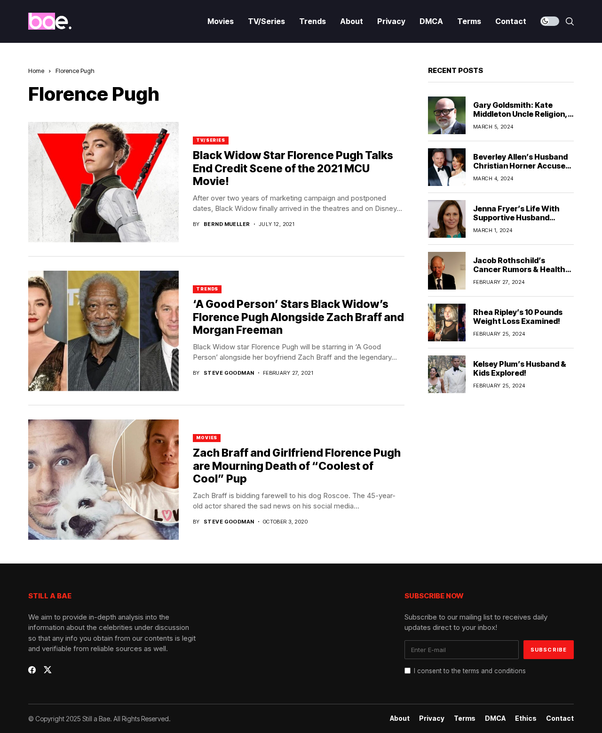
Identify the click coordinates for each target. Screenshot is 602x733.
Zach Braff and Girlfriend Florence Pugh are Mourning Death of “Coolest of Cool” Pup (297, 465)
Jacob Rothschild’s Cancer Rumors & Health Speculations (519, 269)
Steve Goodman (229, 373)
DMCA (495, 718)
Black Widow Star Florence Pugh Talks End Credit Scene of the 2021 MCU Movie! (293, 168)
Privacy (431, 718)
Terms (464, 718)
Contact (560, 718)
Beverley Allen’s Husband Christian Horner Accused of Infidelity (521, 165)
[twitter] (48, 669)
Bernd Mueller (227, 224)
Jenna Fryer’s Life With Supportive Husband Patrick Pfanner (516, 217)
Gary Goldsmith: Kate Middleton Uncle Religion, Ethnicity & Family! (520, 114)
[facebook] (32, 670)
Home (36, 70)
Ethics (526, 718)
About (400, 718)
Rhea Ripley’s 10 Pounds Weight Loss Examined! (517, 316)
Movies (206, 437)
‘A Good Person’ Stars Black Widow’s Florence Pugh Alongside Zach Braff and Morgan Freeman (298, 317)
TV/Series (210, 140)
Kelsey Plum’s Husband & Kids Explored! (519, 368)
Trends (207, 288)
